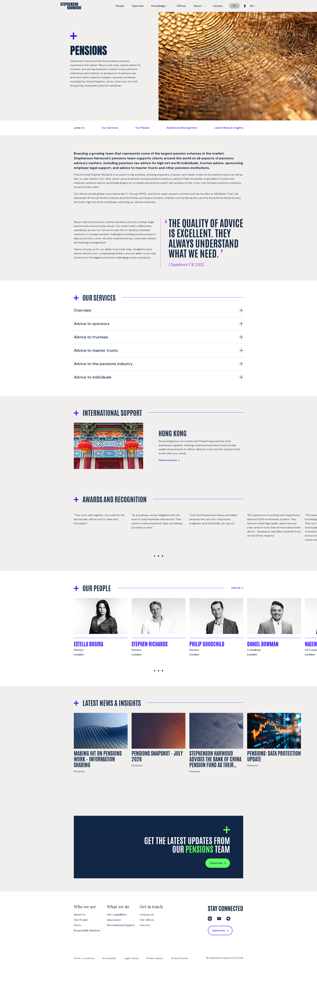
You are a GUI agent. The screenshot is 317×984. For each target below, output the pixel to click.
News (77, 925)
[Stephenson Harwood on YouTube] (219, 919)
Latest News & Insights (229, 127)
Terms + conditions (84, 958)
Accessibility (109, 958)
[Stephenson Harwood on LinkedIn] (210, 919)
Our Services (110, 127)
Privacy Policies (179, 958)
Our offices (147, 919)
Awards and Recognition (182, 127)
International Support (121, 925)
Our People (142, 127)
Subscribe (216, 863)
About (201, 8)
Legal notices (131, 958)
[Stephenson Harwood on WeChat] (228, 919)
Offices (181, 6)
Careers (218, 6)
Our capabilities (117, 914)
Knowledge (159, 8)
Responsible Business (87, 930)
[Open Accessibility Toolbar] (244, 5)
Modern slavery (155, 958)
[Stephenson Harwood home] (70, 11)
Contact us (147, 914)
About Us (79, 914)
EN (251, 6)
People (120, 6)
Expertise (137, 6)
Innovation (114, 919)
